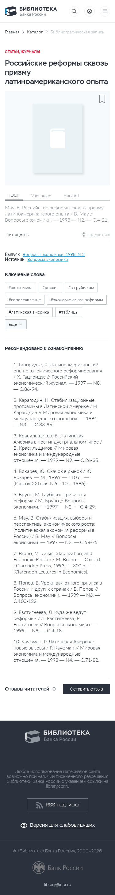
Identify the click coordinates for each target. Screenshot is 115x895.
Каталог (35, 31)
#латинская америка (29, 311)
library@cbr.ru (57, 884)
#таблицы (69, 311)
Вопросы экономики (47, 259)
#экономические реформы (77, 299)
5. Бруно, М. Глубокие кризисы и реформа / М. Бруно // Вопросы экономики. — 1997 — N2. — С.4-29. (54, 500)
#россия (50, 287)
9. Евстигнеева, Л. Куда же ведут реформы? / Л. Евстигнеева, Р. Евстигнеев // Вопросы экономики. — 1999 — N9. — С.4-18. (55, 621)
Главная (12, 31)
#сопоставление (25, 299)
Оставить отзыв (86, 689)
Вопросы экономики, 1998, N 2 (54, 254)
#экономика (21, 287)
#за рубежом (81, 287)
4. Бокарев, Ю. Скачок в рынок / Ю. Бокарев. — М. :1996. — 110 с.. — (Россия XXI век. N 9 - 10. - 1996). (53, 477)
